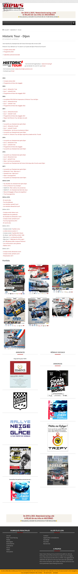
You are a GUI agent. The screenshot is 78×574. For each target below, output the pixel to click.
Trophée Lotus (16, 229)
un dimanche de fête (16, 237)
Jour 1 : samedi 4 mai (9, 144)
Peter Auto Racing (12, 538)
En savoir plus (7, 200)
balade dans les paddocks (10, 214)
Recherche (46, 544)
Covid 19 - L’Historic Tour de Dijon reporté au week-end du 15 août (22, 134)
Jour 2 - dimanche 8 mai (10, 101)
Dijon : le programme (10, 175)
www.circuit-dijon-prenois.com (24, 69)
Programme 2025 (9, 52)
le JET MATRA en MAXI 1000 (16, 235)
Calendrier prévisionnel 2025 (12, 55)
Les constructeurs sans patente (12, 243)
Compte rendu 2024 (9, 81)
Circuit (19, 30)
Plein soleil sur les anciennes (18, 188)
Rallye (8, 540)
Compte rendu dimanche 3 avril (12, 251)
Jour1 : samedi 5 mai (9, 159)
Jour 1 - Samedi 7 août (10, 114)
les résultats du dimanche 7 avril (12, 216)
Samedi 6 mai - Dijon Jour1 (11, 173)
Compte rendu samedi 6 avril (11, 219)
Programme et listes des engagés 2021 (14, 116)
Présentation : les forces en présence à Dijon (16, 130)
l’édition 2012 (7, 245)
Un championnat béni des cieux (19, 190)
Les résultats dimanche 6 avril (11, 206)
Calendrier (13, 30)
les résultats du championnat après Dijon (15, 183)
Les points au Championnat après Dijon (15, 169)
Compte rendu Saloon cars (10, 212)
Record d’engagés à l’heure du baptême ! (15, 192)
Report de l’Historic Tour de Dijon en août (15, 118)
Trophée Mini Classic (17, 233)
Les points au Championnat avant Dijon (15, 177)
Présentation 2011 (8, 256)
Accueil (6, 30)
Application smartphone (51, 538)
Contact (45, 536)
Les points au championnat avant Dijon (15, 132)
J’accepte (55, 573)
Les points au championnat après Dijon (15, 124)
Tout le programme (9, 194)
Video (8, 550)
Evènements (10, 544)
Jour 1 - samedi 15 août (10, 128)
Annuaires (9, 552)
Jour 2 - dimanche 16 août (11, 126)
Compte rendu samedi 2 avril (11, 254)
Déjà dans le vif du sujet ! (17, 239)
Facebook (46, 540)
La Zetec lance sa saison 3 (10, 231)
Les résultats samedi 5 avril (10, 204)
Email (43, 66)
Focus (8, 548)
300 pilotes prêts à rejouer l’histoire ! (15, 241)
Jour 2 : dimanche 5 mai (10, 142)
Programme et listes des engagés (13, 83)
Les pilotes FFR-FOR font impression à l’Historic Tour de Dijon (21, 99)
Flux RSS (46, 542)
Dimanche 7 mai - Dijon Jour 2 (12, 171)
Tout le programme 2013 (10, 221)
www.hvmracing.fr (47, 64)
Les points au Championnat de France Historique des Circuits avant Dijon (24, 163)
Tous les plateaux (8, 202)
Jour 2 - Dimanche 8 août (11, 112)
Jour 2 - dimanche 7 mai (10, 89)
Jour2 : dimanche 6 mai (10, 157)
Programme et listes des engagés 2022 (14, 105)
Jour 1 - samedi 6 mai (9, 91)
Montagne (9, 542)
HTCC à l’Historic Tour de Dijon (12, 186)
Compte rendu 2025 (9, 49)
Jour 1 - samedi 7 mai (9, 103)
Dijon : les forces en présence (12, 161)
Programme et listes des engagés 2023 (14, 93)
